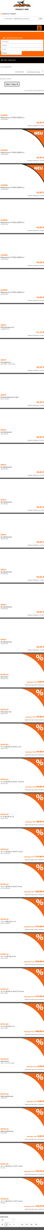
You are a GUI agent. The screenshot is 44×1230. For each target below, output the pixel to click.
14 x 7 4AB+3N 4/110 (8, 921)
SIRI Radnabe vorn (7, 327)
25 (27, 1224)
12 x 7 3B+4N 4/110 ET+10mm (12, 1166)
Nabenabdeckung (7, 1096)
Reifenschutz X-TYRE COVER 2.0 (12, 117)
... (18, 1224)
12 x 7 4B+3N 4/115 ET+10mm (12, 1201)
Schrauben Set (6, 712)
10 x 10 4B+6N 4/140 (8, 956)
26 (31, 1224)
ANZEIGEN (4, 1218)
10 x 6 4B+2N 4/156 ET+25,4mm (12, 991)
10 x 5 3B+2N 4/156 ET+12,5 (11, 747)
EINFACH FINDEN (9, 14)
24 (22, 1224)
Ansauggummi (6, 362)
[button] (22, 41)
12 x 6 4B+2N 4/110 (8, 1026)
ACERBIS (4, 115)
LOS (40, 18)
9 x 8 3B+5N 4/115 (7, 816)
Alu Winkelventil (6, 432)
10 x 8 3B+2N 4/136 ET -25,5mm (12, 781)
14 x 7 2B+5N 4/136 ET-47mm (11, 886)
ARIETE (3, 325)
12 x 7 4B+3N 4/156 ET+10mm (12, 851)
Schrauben (4, 677)
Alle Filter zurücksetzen (34, 90)
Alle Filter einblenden (8, 60)
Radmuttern (5, 1061)
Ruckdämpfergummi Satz (10, 397)
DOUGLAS (4, 674)
